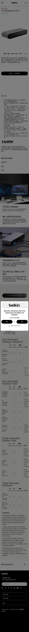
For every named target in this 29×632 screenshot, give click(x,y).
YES (7, 321)
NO (22, 321)
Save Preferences (15, 325)
